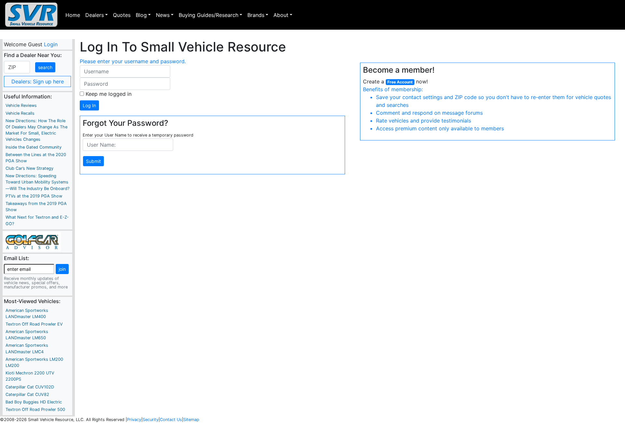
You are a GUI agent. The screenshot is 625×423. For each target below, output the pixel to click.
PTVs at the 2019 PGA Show (34, 196)
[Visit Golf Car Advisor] (32, 241)
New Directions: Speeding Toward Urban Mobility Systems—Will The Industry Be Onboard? (37, 182)
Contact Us (171, 419)
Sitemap (191, 419)
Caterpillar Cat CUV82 (27, 394)
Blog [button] (141, 15)
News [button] (163, 15)
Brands (255, 15)
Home (72, 15)
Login (50, 44)
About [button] (280, 15)
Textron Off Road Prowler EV (34, 324)
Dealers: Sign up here (37, 81)
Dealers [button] (94, 15)
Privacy (134, 419)
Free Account (400, 82)
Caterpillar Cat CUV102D (30, 387)
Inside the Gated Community (34, 147)
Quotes (122, 15)
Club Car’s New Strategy (29, 168)
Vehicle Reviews (21, 105)
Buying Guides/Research (208, 15)
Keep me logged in (109, 94)
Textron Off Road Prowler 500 (35, 409)
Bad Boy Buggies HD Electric (34, 402)
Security (151, 419)
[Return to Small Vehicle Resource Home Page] (31, 15)
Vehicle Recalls (20, 113)
